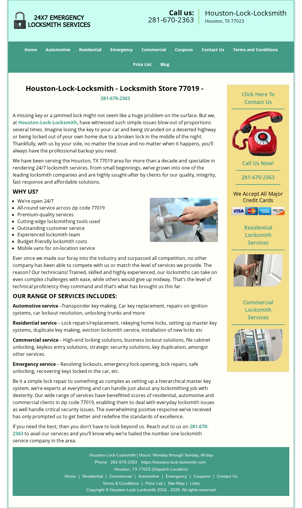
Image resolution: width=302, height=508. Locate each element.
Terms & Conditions (121, 483)
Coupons (184, 49)
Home (30, 49)
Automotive (58, 49)
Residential (90, 49)
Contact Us (213, 49)
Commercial (154, 49)
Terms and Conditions (255, 49)
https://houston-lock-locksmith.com (173, 462)
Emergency (121, 49)
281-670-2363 (171, 19)
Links (195, 483)
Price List (142, 64)
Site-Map (176, 483)
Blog (164, 64)
